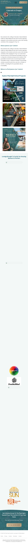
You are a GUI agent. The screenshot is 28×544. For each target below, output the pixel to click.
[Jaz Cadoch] (1, 72)
